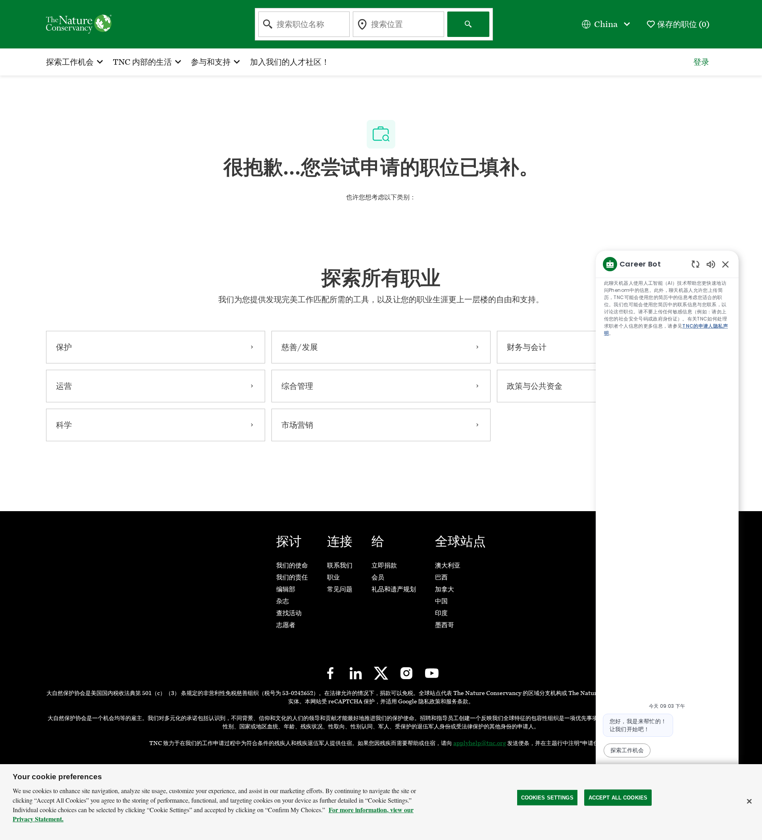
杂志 (282, 601)
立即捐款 (384, 565)
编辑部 (285, 589)
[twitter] (381, 673)
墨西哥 (444, 625)
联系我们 (339, 565)
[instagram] (406, 673)
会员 (377, 577)
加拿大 (444, 589)
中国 (441, 601)
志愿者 (285, 625)
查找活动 (289, 613)
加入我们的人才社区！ (289, 62)
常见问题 (339, 589)
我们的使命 (292, 565)
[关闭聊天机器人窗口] (725, 264)
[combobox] (304, 24)
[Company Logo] (79, 23)
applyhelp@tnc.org (479, 743)
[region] (667, 520)
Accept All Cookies (618, 797)
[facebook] (330, 673)
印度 (441, 613)
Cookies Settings (547, 797)
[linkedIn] (356, 673)
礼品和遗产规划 (393, 589)
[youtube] (432, 673)
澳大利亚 (447, 565)
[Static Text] (711, 264)
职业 (333, 577)
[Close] (749, 801)
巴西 (441, 577)
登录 (701, 62)
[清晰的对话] (695, 264)
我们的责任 (292, 577)
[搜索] (468, 24)
